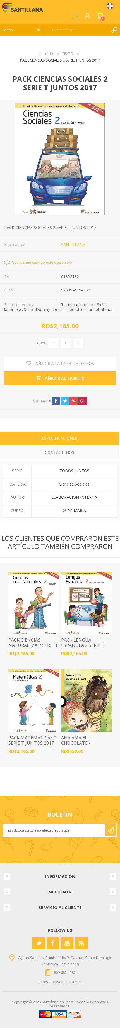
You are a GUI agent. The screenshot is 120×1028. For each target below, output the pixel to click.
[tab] (59, 439)
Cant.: (42, 342)
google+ (82, 401)
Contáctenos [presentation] (59, 452)
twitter (65, 401)
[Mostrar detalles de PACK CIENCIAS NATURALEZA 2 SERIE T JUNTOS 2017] (33, 603)
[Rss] (81, 943)
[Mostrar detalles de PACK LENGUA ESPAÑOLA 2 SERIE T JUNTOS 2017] (86, 603)
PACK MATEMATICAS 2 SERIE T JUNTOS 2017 (32, 740)
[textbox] (76, 29)
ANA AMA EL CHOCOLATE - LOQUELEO (75, 743)
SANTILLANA (73, 244)
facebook (56, 401)
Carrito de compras (99, 16)
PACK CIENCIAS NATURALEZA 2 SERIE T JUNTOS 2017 (33, 645)
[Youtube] (67, 943)
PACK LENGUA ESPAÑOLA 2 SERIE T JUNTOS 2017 (83, 645)
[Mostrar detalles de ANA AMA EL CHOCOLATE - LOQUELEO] (86, 700)
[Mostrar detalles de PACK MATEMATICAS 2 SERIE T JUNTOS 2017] (33, 700)
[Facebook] (53, 943)
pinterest (73, 401)
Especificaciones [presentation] (59, 438)
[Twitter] (38, 943)
